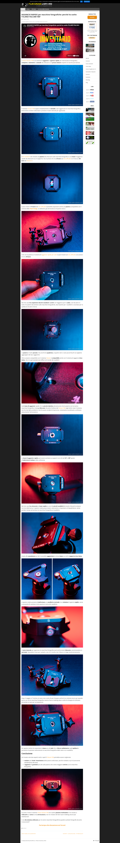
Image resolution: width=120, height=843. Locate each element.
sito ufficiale (67, 158)
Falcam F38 (31, 108)
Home (22, 9)
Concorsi (88, 61)
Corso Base (88, 66)
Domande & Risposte (90, 71)
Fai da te (88, 74)
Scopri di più (86, 1)
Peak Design (34, 208)
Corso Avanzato (89, 63)
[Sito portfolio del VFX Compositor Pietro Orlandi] (90, 123)
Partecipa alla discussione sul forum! (52, 825)
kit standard (26, 156)
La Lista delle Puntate (43, 9)
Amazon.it (29, 161)
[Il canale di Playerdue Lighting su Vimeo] (90, 89)
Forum (28, 9)
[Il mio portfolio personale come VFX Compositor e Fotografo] (90, 109)
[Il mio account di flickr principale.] (90, 92)
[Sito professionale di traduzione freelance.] (90, 128)
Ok (81, 1)
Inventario (24, 828)
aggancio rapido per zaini (49, 255)
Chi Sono (34, 9)
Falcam (48, 358)
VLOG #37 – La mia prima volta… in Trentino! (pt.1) (73, 833)
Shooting (88, 80)
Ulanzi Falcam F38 (27, 60)
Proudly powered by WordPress (28, 840)
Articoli (87, 58)
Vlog (87, 82)
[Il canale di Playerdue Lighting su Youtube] (90, 95)
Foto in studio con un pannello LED (29, 833)
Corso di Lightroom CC (91, 69)
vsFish (44, 840)
